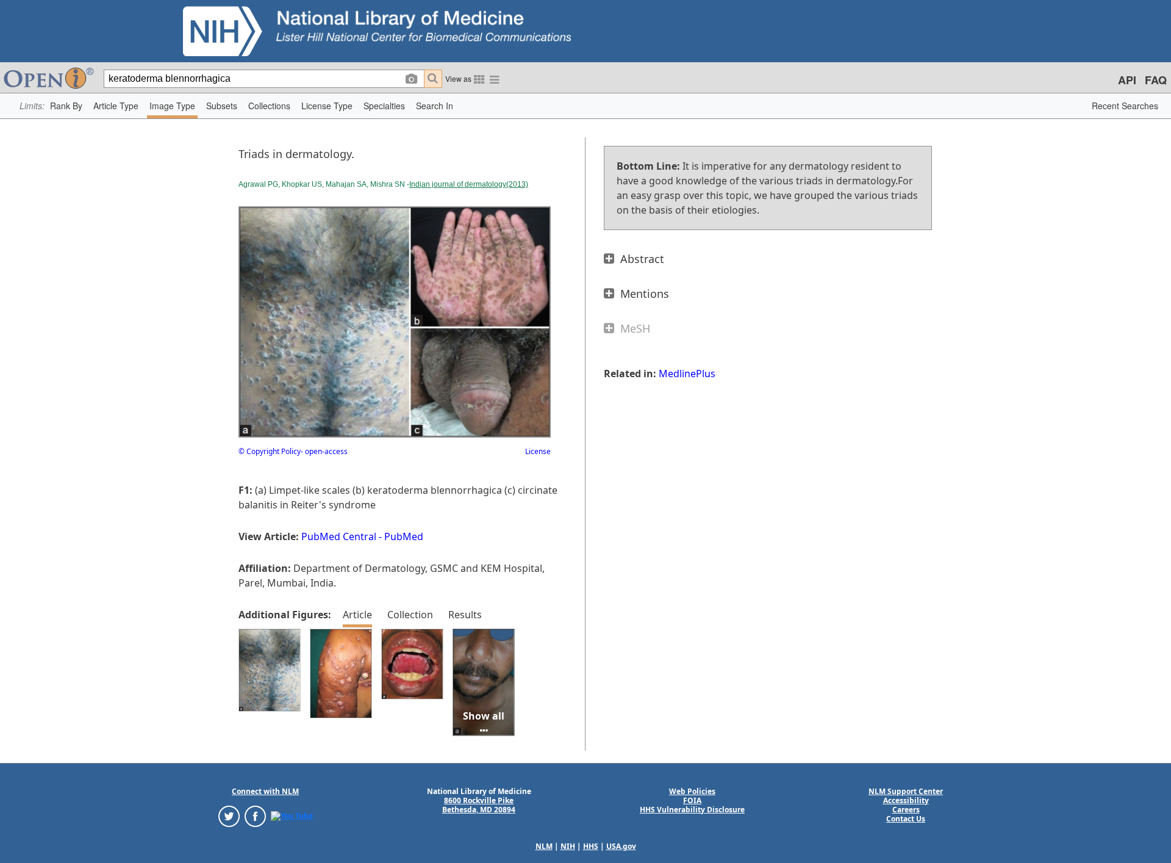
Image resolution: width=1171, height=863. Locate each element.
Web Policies (692, 791)
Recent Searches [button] (1125, 105)
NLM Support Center (905, 791)
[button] (66, 105)
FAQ (1156, 80)
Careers (906, 809)
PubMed (403, 536)
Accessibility (906, 800)
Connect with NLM (265, 791)
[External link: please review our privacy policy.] (229, 815)
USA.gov (621, 846)
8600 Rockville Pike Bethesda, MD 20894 (478, 805)
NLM (544, 846)
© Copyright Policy (269, 451)
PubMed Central (338, 536)
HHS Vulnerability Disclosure (692, 809)
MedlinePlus (687, 373)
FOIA (692, 800)
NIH (567, 846)
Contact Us (905, 819)
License (538, 451)
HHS (590, 846)
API (1127, 80)
